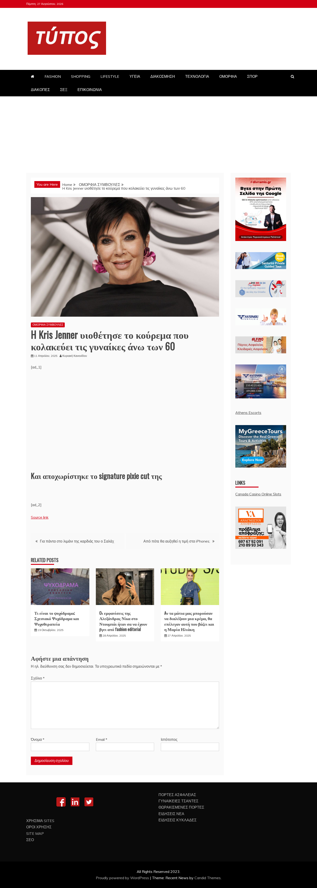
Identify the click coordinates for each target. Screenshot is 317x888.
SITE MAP (35, 833)
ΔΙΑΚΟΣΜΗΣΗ (162, 76)
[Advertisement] (158, 131)
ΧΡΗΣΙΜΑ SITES (40, 820)
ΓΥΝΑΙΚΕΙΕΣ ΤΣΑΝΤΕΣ (178, 801)
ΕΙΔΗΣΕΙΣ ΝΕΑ (171, 813)
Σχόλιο (38, 678)
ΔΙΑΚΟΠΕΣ (40, 89)
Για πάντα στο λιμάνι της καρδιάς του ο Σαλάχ (77, 541)
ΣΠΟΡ (252, 76)
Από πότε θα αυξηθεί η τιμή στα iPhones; (176, 541)
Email (101, 739)
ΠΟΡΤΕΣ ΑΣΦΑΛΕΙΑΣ (177, 794)
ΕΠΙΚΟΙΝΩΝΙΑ (90, 89)
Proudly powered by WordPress (123, 877)
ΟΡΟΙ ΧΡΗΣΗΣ (39, 827)
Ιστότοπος (169, 739)
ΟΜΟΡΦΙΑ (228, 76)
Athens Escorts (248, 412)
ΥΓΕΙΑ (134, 76)
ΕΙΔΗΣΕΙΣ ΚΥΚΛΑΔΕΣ (177, 820)
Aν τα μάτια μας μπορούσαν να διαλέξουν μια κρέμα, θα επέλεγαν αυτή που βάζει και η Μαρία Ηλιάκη (189, 621)
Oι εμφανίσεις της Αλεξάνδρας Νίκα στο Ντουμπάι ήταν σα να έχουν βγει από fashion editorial (123, 621)
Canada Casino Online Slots (258, 494)
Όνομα (37, 739)
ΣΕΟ (30, 839)
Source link (40, 517)
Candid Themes (207, 877)
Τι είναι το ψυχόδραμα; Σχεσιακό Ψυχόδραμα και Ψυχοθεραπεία (56, 618)
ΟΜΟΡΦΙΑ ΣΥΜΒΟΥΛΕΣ (47, 324)
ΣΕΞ (63, 89)
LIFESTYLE (109, 76)
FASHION (53, 76)
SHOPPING (80, 76)
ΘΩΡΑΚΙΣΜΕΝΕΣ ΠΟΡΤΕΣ (181, 807)
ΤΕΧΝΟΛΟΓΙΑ (197, 76)
